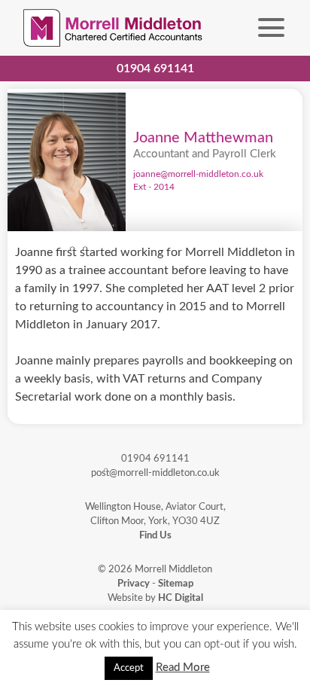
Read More (183, 667)
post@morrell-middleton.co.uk (155, 472)
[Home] (114, 28)
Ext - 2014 (154, 187)
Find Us (155, 535)
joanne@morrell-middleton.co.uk (198, 174)
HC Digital (180, 597)
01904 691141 (155, 68)
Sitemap (175, 583)
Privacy (133, 583)
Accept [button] (129, 668)
